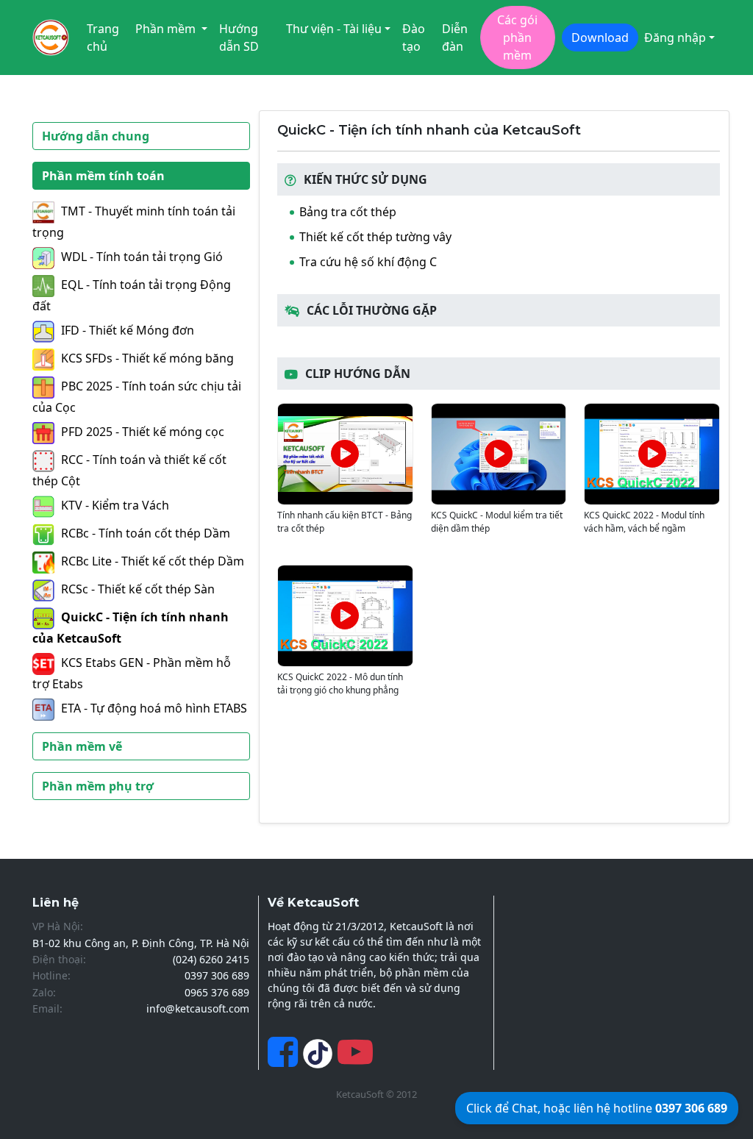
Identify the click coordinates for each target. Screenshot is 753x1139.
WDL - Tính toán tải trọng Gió (142, 257)
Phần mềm (167, 29)
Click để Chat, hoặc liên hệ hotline (596, 1108)
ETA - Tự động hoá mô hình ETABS (154, 708)
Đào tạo (413, 37)
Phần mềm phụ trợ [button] (98, 786)
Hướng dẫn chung (95, 136)
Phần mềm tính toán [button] (103, 176)
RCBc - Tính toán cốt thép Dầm (145, 533)
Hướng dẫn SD (239, 37)
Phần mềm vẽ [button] (82, 746)
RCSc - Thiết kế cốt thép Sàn (138, 589)
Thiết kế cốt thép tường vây (375, 237)
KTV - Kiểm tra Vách (115, 505)
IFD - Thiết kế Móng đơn (127, 330)
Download (600, 37)
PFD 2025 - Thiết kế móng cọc (142, 432)
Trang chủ (103, 37)
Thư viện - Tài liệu (334, 29)
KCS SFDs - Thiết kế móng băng (147, 358)
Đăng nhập (675, 37)
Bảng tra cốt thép (347, 212)
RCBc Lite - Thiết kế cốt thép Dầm (152, 561)
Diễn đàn (455, 37)
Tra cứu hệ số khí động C (368, 262)
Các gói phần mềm (517, 37)
